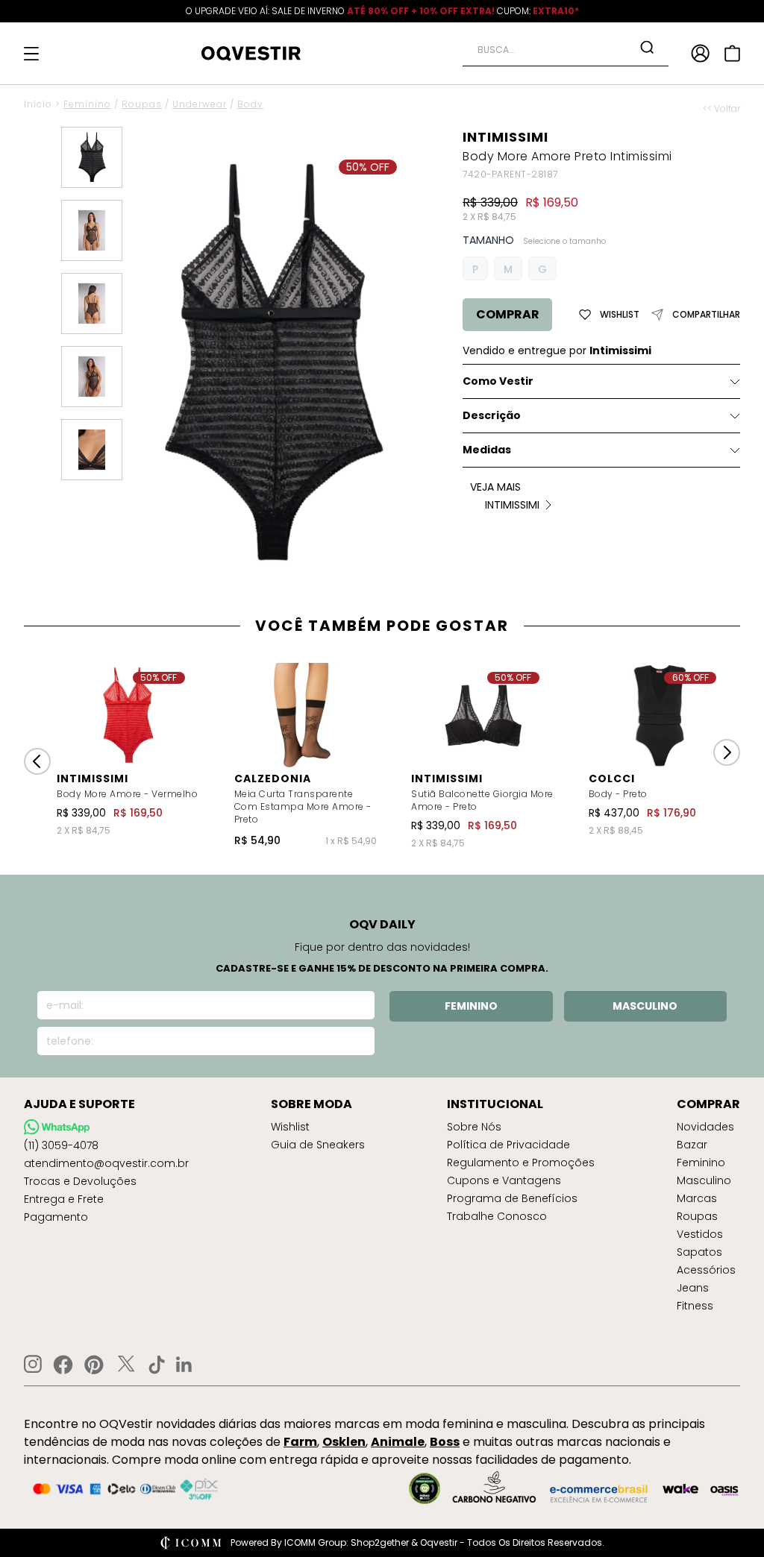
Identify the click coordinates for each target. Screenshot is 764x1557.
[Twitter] (126, 1365)
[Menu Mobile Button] (31, 53)
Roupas (142, 104)
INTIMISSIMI (505, 137)
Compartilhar (706, 315)
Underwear (199, 104)
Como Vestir (498, 381)
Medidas (487, 449)
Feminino (87, 104)
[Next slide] (726, 752)
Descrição (492, 415)
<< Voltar (721, 109)
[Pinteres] (94, 1364)
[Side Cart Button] (732, 53)
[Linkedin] (184, 1364)
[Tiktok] (156, 1364)
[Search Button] (647, 47)
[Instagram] (33, 1364)
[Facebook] (63, 1364)
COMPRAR (507, 314)
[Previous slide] (37, 761)
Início (38, 104)
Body (250, 104)
